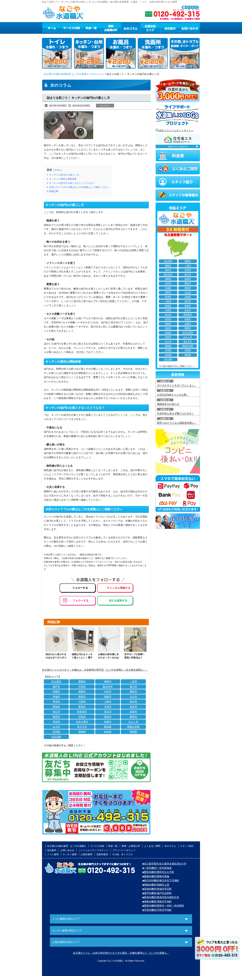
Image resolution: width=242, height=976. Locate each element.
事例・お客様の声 (111, 28)
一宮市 (133, 681)
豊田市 (133, 691)
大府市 (107, 706)
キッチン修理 (70, 854)
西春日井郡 (133, 726)
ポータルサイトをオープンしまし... (176, 385)
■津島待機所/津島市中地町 (157, 901)
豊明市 (56, 716)
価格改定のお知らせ (168, 404)
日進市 (82, 716)
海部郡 (82, 731)
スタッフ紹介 (187, 846)
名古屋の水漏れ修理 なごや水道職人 (66, 846)
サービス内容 (71, 28)
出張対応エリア (150, 28)
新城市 (56, 706)
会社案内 (170, 28)
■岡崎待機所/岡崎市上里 (155, 884)
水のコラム (131, 28)
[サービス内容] (65, 28)
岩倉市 (133, 711)
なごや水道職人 (116, 961)
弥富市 (107, 721)
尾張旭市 (82, 711)
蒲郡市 (107, 696)
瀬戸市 (56, 686)
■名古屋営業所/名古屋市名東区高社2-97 (164, 863)
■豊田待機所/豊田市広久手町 (158, 872)
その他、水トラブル (122, 854)
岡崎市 (107, 681)
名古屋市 (56, 681)
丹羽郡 (56, 731)
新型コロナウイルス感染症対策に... (176, 422)
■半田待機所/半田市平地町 (157, 910)
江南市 (82, 701)
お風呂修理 (86, 854)
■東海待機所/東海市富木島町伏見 (160, 897)
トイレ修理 (53, 854)
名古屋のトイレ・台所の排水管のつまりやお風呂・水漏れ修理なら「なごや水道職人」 (121, 952)
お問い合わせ (190, 28)
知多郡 (107, 731)
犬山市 (133, 696)
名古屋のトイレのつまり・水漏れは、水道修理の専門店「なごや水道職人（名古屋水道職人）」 (95, 669)
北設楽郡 (56, 736)
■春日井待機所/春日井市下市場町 (160, 880)
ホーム (52, 28)
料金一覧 (91, 28)
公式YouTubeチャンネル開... (172, 394)
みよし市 (133, 721)
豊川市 (133, 686)
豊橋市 (82, 681)
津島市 (56, 691)
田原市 (107, 716)
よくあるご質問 (152, 846)
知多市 (133, 706)
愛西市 (133, 716)
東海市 (82, 706)
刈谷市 (107, 691)
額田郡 (133, 731)
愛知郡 (107, 726)
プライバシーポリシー (123, 850)
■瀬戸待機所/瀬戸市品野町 (157, 893)
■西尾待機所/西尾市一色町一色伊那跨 (163, 905)
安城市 (56, 696)
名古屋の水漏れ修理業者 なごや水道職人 (66, 74)
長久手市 (82, 726)
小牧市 (107, 701)
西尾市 (82, 696)
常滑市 (56, 701)
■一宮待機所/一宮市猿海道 (157, 868)
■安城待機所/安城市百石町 (157, 888)
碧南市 (82, 691)
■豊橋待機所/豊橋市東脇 (155, 876)
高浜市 (107, 711)
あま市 (56, 726)
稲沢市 (133, 701)
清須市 (56, 721)
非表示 (57, 170)
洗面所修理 (102, 854)
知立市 (56, 711)
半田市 (82, 686)
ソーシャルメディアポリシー (93, 850)
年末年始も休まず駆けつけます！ (175, 413)
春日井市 (108, 686)
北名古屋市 (82, 721)
